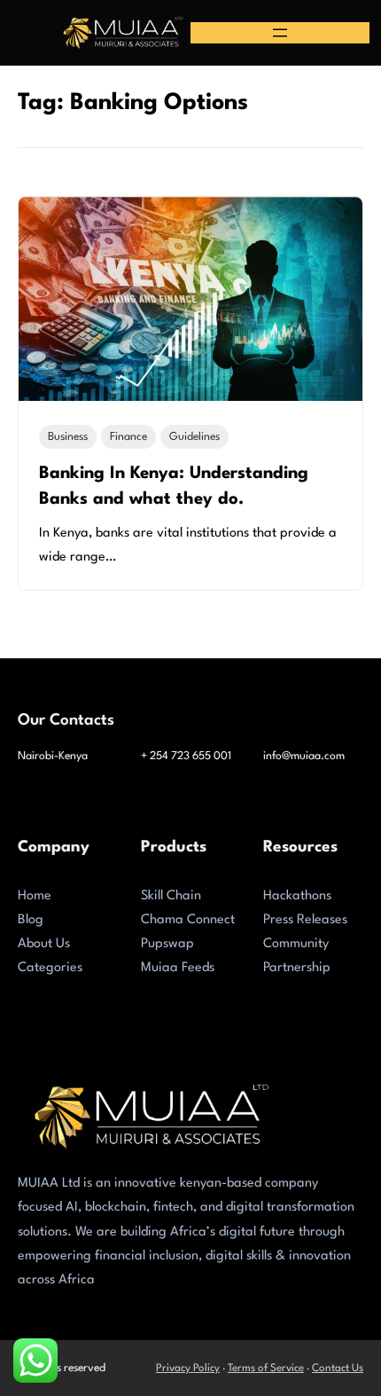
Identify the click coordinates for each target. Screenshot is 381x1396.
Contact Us (337, 1368)
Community (296, 944)
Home (34, 896)
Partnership (296, 968)
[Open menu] (280, 32)
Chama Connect (188, 920)
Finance (128, 437)
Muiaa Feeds (177, 968)
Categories (50, 968)
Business (68, 437)
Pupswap (167, 944)
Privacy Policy (188, 1368)
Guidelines (194, 437)
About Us (44, 944)
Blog (30, 920)
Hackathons (297, 896)
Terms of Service (266, 1368)
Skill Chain (171, 896)
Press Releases (305, 920)
